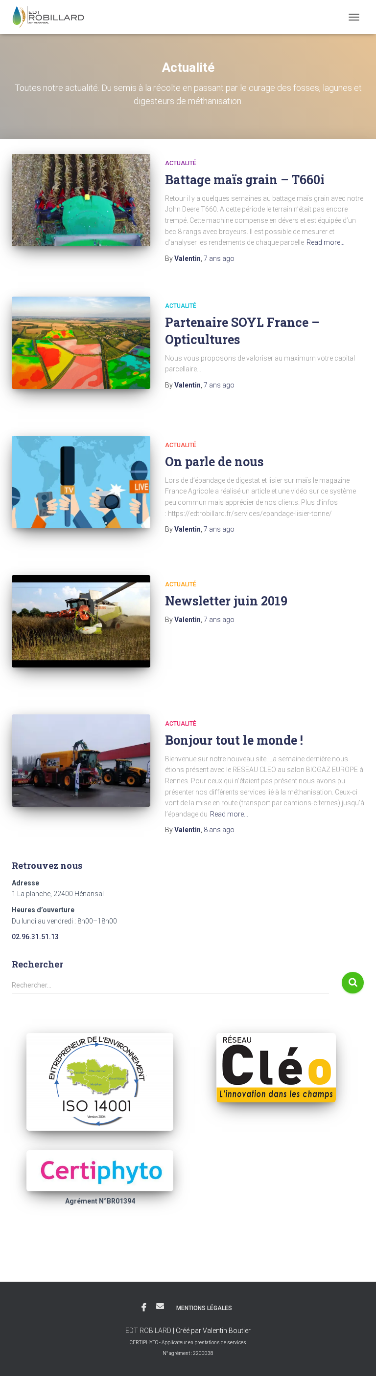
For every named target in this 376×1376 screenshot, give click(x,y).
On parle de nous (214, 461)
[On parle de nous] (81, 482)
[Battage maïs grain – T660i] (81, 200)
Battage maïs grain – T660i (245, 180)
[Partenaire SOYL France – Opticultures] (81, 342)
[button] (100, 1082)
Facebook (144, 1307)
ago (219, 258)
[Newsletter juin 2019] (81, 621)
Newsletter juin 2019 (226, 601)
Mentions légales (204, 1308)
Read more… (325, 242)
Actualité (180, 163)
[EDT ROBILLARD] (52, 17)
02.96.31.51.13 (35, 937)
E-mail (160, 1306)
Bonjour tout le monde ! (234, 740)
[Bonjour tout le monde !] (81, 760)
